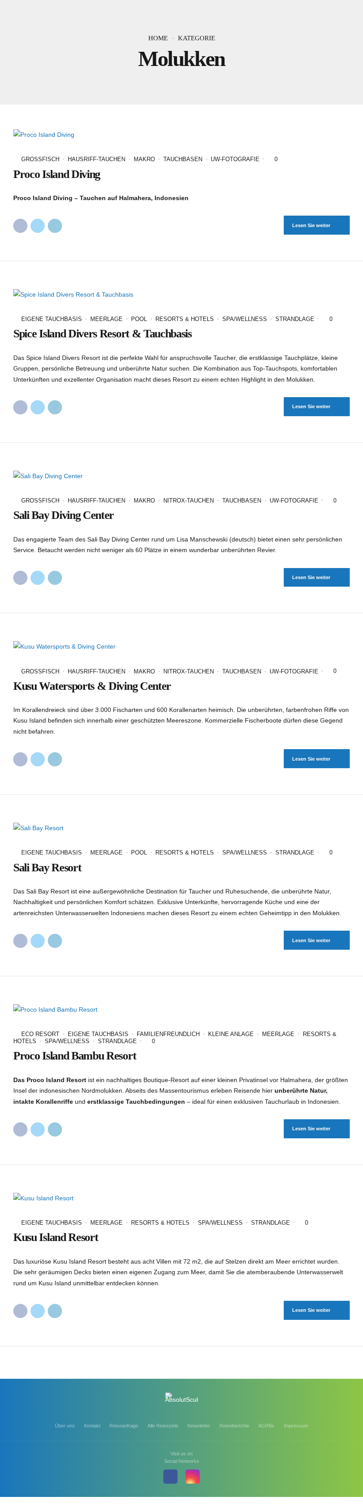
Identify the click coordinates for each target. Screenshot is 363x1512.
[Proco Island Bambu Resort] (181, 1009)
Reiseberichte (234, 1425)
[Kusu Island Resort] (181, 1198)
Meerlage (106, 319)
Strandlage (294, 319)
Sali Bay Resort (47, 867)
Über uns (65, 1425)
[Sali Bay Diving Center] (181, 476)
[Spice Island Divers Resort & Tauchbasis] (181, 294)
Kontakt (92, 1425)
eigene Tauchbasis (51, 319)
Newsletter (198, 1425)
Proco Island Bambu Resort (74, 1055)
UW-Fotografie (235, 159)
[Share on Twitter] (38, 226)
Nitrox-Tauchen (188, 500)
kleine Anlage (231, 1034)
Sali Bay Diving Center (63, 515)
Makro (144, 159)
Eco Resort (40, 1034)
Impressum (296, 1425)
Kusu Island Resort (55, 1237)
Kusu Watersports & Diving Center (92, 686)
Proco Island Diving (56, 174)
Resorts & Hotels (184, 319)
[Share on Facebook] (20, 226)
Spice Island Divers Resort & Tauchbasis (102, 333)
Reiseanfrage (123, 1425)
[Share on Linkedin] (55, 226)
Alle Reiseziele (162, 1425)
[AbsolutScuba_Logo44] (181, 1402)
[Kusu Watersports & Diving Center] (181, 646)
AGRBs (266, 1425)
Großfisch (40, 159)
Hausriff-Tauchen (96, 159)
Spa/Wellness (244, 319)
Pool (139, 319)
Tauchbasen (182, 159)
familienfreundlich (168, 1034)
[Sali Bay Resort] (181, 828)
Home (158, 38)
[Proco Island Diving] (181, 134)
